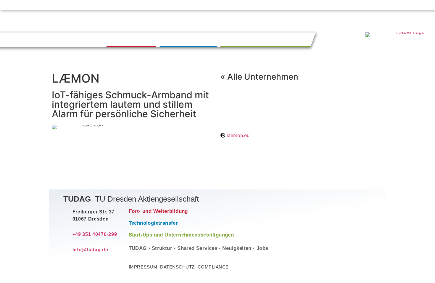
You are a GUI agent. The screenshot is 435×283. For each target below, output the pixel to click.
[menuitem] (388, 5)
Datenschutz (177, 266)
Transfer (190, 40)
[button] (406, 6)
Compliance (213, 266)
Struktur (162, 248)
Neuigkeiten (286, 5)
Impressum (143, 266)
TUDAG (229, 5)
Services (255, 5)
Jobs (312, 5)
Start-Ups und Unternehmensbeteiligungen (181, 235)
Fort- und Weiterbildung (158, 211)
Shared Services (197, 248)
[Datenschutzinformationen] (420, 5)
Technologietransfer (153, 223)
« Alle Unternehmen (259, 77)
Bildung (133, 40)
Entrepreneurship (268, 40)
